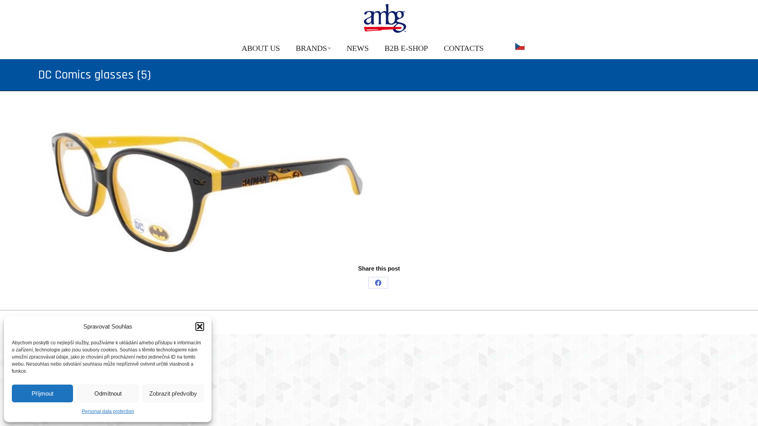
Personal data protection (108, 411)
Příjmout (42, 393)
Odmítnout (108, 393)
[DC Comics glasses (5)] (379, 185)
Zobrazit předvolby (173, 393)
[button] (200, 327)
